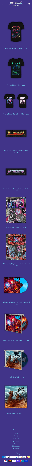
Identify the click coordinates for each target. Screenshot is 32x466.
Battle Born (18, 452)
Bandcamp (16, 438)
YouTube (16, 448)
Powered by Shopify (16, 454)
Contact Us (16, 430)
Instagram (17, 446)
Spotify (16, 436)
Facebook (17, 444)
